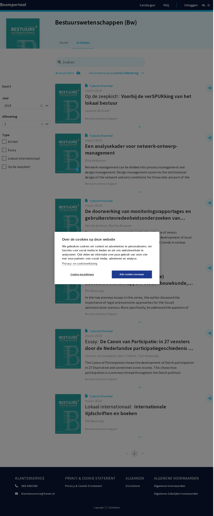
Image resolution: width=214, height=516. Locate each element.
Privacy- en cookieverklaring (79, 263)
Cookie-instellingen (82, 274)
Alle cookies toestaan (132, 274)
